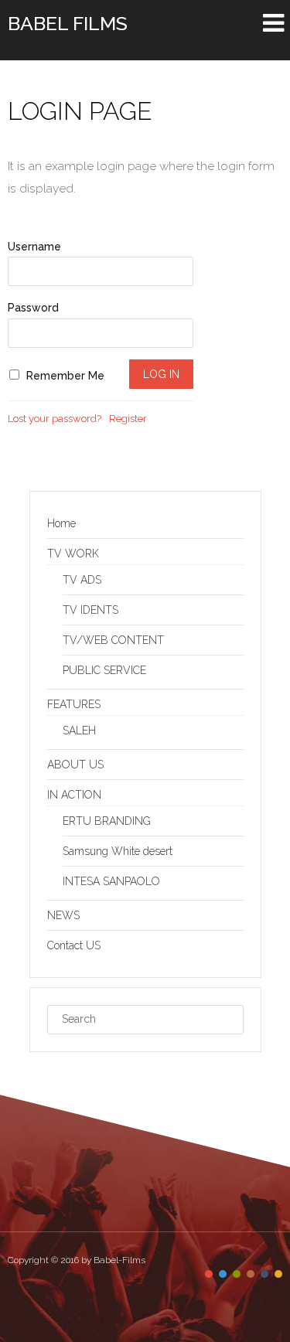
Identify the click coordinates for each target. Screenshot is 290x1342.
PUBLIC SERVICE (104, 670)
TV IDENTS (90, 610)
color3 (237, 1274)
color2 (223, 1274)
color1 (209, 1274)
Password (33, 307)
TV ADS (82, 580)
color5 (264, 1274)
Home (61, 523)
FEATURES (74, 704)
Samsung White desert (117, 851)
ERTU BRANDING (107, 821)
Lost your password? (54, 418)
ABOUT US (75, 764)
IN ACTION (74, 795)
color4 (250, 1274)
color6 (278, 1274)
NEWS (63, 915)
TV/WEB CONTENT (113, 640)
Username (34, 246)
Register (128, 418)
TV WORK (73, 553)
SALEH (79, 730)
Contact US (74, 945)
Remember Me (63, 376)
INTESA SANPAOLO (111, 881)
